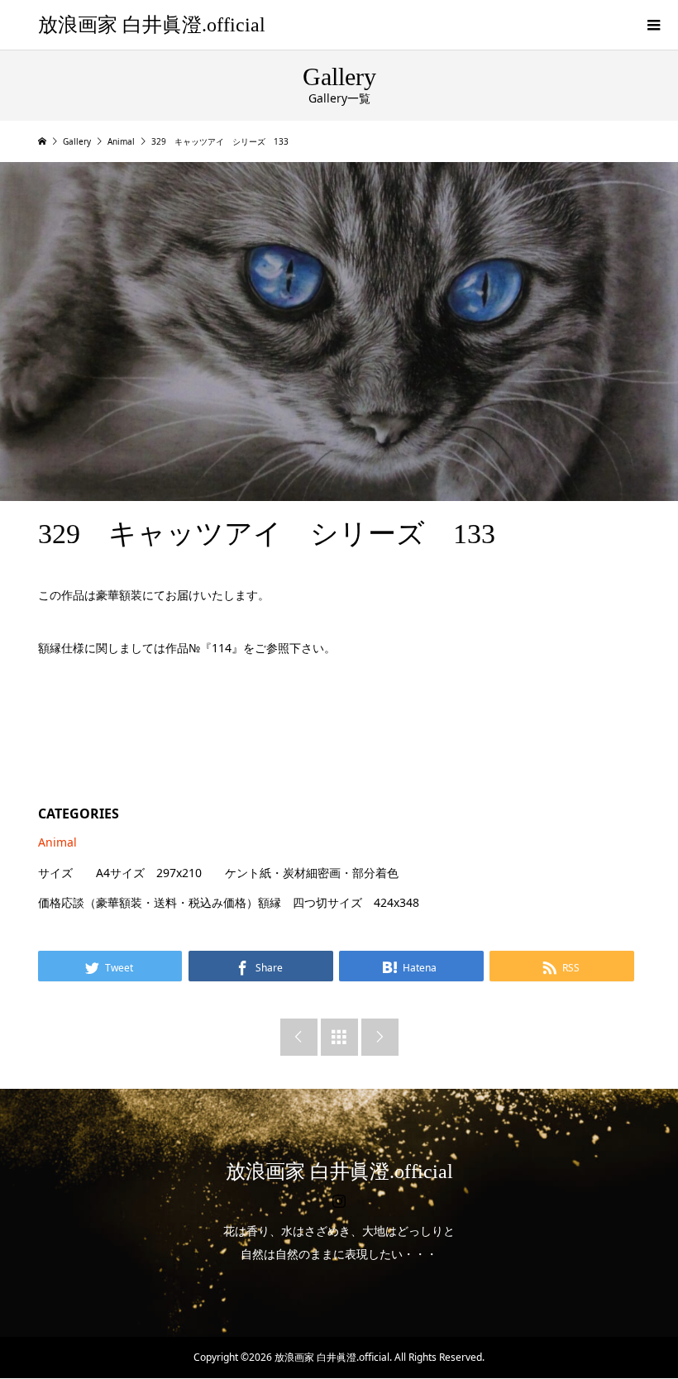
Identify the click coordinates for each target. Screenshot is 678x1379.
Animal (57, 842)
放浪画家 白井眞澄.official (151, 25)
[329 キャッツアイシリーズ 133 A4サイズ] (339, 331)
